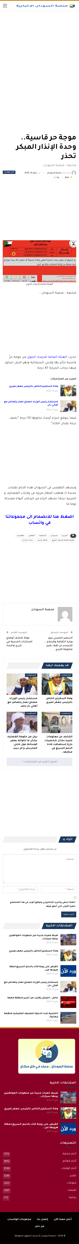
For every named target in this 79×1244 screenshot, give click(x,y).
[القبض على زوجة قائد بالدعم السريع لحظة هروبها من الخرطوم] (68, 971)
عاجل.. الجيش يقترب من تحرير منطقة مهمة (32, 998)
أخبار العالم (69, 1161)
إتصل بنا (42, 1219)
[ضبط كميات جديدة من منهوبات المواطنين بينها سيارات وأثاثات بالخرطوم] (68, 940)
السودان (54, 536)
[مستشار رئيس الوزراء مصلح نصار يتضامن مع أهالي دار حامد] (68, 406)
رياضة (72, 1197)
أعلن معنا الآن (63, 1219)
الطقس (31, 536)
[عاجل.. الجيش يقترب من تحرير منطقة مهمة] (68, 1002)
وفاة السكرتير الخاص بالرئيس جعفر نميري (33, 386)
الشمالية (42, 536)
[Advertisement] (48, 38)
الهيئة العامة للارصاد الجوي (47, 357)
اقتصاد (71, 1190)
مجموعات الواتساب (19, 1219)
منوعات (71, 1183)
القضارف (20, 536)
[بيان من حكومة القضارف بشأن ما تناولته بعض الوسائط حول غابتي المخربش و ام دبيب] (22, 722)
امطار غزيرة (42, 540)
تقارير (73, 1175)
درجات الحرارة (27, 540)
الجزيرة (65, 536)
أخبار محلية (69, 1153)
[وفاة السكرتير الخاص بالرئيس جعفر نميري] (68, 390)
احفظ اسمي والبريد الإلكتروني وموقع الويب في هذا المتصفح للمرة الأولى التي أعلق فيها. (42, 904)
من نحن (39, 1226)
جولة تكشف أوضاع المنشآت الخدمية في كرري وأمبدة (19, 642)
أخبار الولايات (9, 172)
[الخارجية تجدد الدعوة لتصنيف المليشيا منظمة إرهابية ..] (68, 1018)
